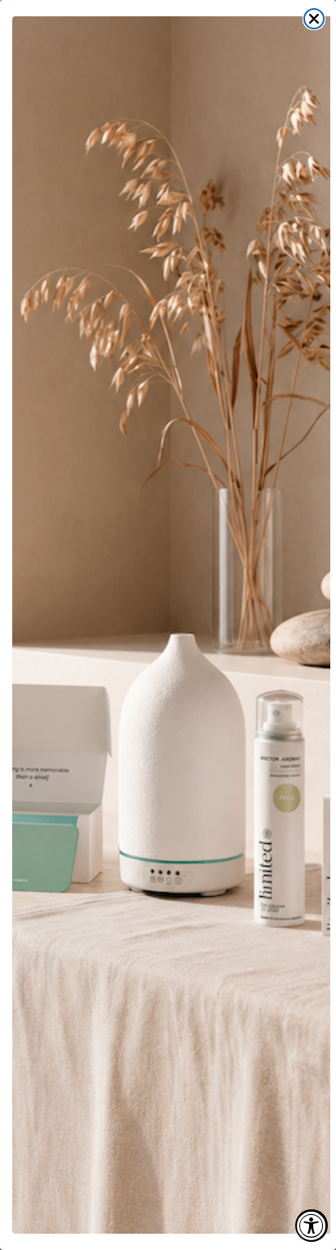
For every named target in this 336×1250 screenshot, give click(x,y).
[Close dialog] (314, 19)
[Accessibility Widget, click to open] (311, 1225)
